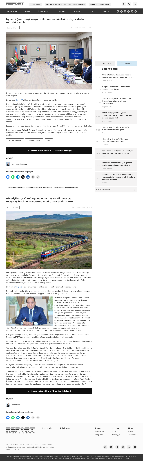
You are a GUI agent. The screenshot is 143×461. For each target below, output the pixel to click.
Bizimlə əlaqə (65, 428)
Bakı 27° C (128, 63)
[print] (33, 177)
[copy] (38, 177)
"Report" (19, 100)
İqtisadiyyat (99, 431)
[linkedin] (132, 11)
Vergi (49, 140)
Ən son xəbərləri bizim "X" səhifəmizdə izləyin (51, 151)
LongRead (99, 435)
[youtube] (136, 11)
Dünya (130, 428)
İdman (113, 431)
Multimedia (132, 435)
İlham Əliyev (36, 4)
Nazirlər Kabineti (15, 140)
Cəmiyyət (115, 428)
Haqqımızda (47, 428)
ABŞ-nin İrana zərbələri (99, 4)
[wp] (13, 177)
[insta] (121, 11)
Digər (104, 11)
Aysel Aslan (16, 405)
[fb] (118, 11)
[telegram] (125, 11)
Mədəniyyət (115, 435)
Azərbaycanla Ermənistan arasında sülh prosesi (65, 4)
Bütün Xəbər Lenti (103, 190)
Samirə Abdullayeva (19, 164)
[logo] (15, 4)
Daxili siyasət (12, 28)
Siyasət (97, 428)
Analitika (131, 431)
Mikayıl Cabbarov (34, 140)
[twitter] (128, 11)
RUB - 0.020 (106, 63)
